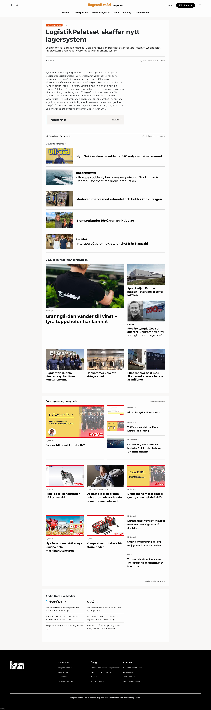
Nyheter (66, 12)
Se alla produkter (65, 681)
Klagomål (95, 677)
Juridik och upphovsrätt (101, 672)
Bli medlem (63, 672)
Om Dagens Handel (131, 681)
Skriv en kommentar (155, 136)
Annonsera (62, 677)
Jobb (116, 12)
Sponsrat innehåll (98, 681)
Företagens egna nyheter (62, 401)
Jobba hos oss (129, 677)
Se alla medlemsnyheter (155, 581)
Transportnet (81, 12)
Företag (127, 12)
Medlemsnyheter (101, 12)
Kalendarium (142, 12)
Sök (16, 5)
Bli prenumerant (65, 668)
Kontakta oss (128, 672)
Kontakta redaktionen (132, 668)
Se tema (115, 119)
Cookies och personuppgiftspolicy (105, 668)
